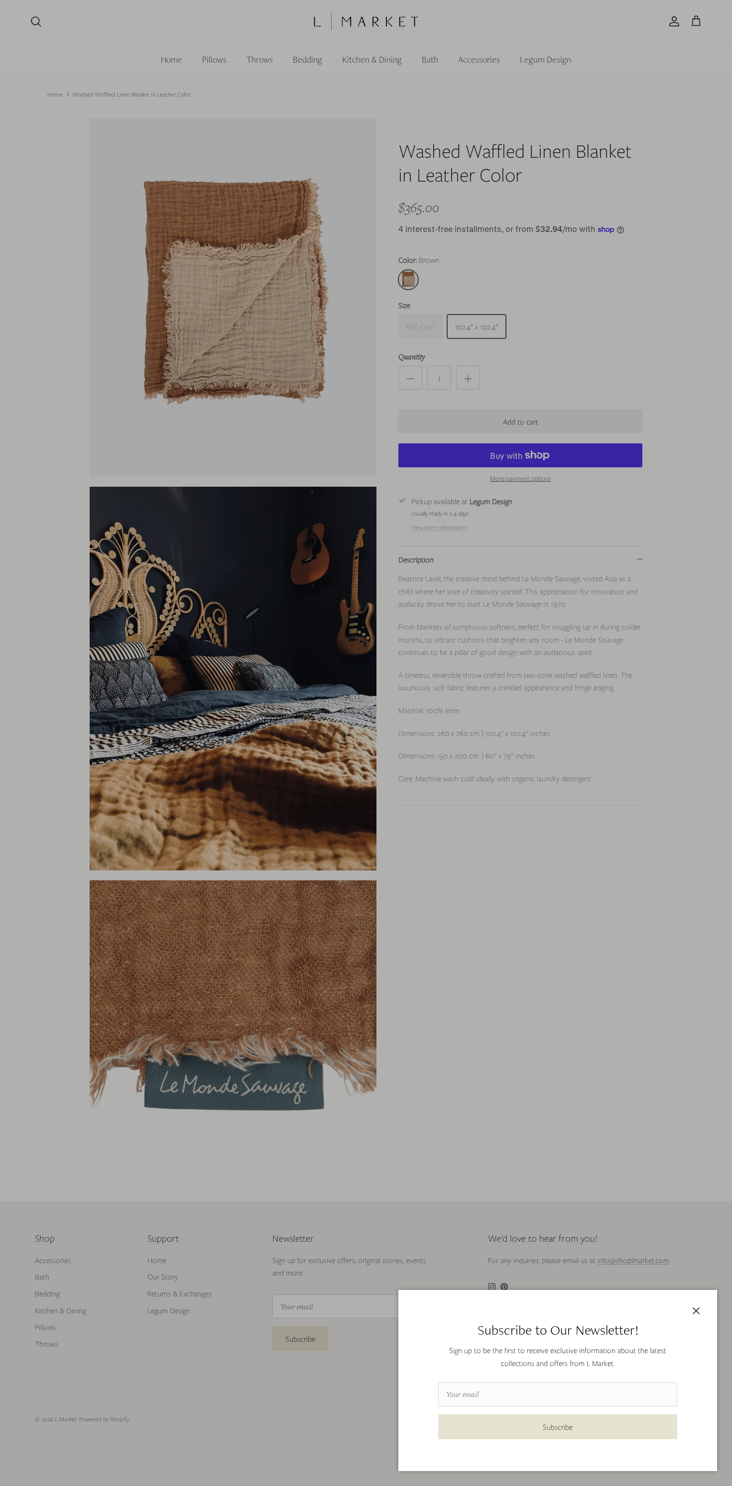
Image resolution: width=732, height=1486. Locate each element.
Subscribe (558, 1427)
